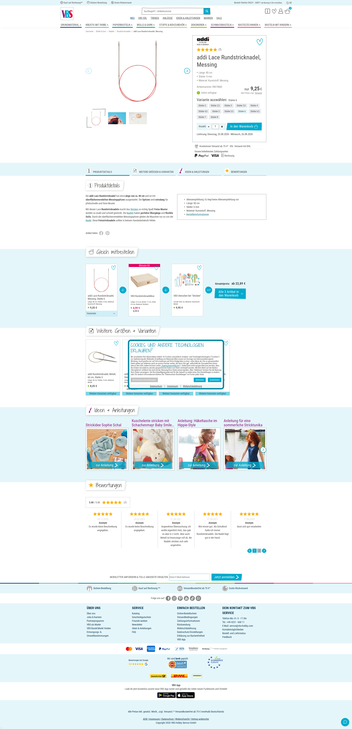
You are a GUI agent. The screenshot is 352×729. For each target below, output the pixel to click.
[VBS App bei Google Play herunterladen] (166, 694)
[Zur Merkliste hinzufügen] (259, 41)
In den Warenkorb (241, 126)
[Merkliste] (274, 11)
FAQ (134, 632)
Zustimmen (215, 380)
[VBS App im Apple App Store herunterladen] (185, 694)
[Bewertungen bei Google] (138, 662)
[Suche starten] (207, 11)
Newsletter (137, 624)
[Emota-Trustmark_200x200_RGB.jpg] (215, 662)
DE (290, 3)
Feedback (227, 636)
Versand (258, 93)
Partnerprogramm (95, 620)
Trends (155, 18)
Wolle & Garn (101, 31)
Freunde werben (139, 620)
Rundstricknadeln (124, 31)
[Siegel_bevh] (177, 664)
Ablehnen (200, 380)
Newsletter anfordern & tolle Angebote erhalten (139, 577)
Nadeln (111, 31)
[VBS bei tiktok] (192, 598)
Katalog (136, 613)
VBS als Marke (94, 624)
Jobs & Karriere (94, 617)
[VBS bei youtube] (186, 598)
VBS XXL (142, 18)
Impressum (172, 386)
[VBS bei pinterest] (180, 598)
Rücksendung (183, 624)
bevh (178, 658)
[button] (89, 71)
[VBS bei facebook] (168, 598)
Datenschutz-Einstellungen (190, 632)
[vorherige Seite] (249, 550)
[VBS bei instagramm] (174, 598)
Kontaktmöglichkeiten (233, 629)
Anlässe (168, 18)
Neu (132, 18)
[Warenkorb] (287, 11)
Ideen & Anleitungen (188, 18)
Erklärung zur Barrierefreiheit (191, 635)
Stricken (134, 209)
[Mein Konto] (280, 11)
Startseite (89, 31)
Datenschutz (156, 386)
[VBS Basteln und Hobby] (67, 14)
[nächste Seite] (264, 550)
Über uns (91, 613)
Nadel (88, 220)
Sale (219, 18)
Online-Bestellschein (187, 613)
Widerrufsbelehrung (186, 628)
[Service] (267, 11)
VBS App (181, 639)
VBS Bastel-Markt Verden (99, 628)
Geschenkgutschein (141, 617)
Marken (208, 18)
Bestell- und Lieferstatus (234, 633)
